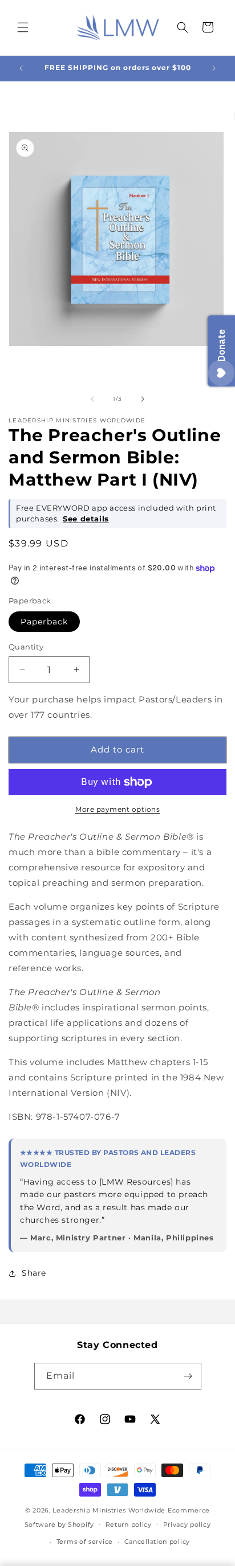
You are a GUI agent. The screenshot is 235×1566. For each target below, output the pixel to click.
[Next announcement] (213, 68)
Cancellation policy (157, 1542)
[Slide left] (92, 399)
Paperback (44, 621)
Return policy (129, 1524)
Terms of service (84, 1542)
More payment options (117, 809)
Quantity (26, 646)
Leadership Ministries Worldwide (108, 1510)
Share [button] (34, 1273)
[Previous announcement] (21, 68)
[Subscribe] (188, 1376)
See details (86, 519)
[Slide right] (142, 399)
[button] (22, 27)
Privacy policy (187, 1524)
